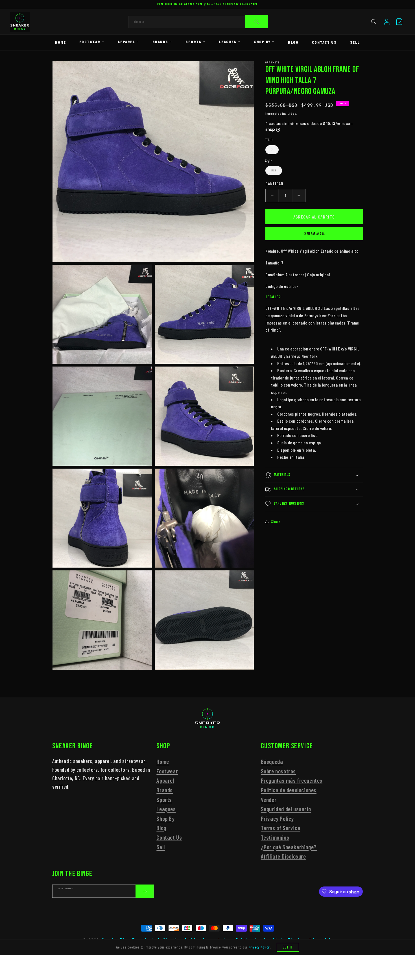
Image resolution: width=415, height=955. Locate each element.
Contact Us (324, 42)
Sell (355, 42)
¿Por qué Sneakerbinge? (289, 846)
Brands (160, 41)
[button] (374, 22)
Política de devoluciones (288, 789)
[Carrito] (399, 22)
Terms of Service (280, 827)
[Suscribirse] (145, 891)
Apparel (126, 41)
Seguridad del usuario (286, 808)
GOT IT (288, 947)
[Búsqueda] (256, 21)
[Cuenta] (387, 22)
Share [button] (275, 521)
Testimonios (275, 837)
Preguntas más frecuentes (291, 780)
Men (273, 170)
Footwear (89, 41)
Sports (193, 41)
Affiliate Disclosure (283, 855)
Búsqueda (272, 761)
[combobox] (198, 22)
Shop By (262, 41)
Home (60, 42)
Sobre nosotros (278, 770)
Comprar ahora (314, 233)
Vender (269, 799)
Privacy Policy (277, 818)
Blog (293, 42)
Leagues (228, 41)
